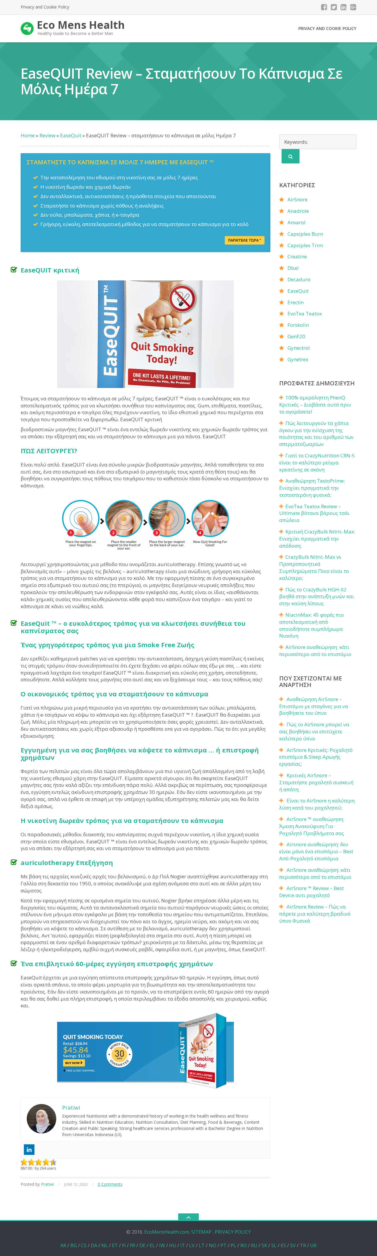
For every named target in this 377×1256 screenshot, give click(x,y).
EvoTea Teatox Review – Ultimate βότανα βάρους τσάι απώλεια (314, 513)
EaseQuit (298, 290)
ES (283, 1245)
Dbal (293, 268)
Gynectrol (298, 347)
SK (264, 1245)
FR (132, 1245)
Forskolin (298, 325)
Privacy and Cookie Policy (45, 7)
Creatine (297, 256)
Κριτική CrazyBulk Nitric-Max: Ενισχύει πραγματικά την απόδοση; (317, 538)
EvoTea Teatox (304, 313)
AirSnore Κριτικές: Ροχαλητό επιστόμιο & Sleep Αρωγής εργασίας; (316, 757)
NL (104, 1245)
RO (243, 1245)
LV (192, 1245)
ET (115, 1245)
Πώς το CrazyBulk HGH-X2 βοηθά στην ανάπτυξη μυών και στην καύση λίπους (316, 596)
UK (313, 1245)
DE (142, 1245)
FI (124, 1245)
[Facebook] (324, 7)
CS (84, 1245)
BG (73, 1245)
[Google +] (353, 7)
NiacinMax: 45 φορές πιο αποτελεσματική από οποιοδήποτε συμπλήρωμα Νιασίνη (311, 625)
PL (233, 1245)
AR (63, 1245)
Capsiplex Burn (305, 233)
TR (303, 1245)
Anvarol (296, 222)
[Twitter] (334, 7)
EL (152, 1245)
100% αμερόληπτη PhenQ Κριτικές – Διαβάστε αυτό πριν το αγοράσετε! (315, 404)
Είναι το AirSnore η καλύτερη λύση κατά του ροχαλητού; (317, 804)
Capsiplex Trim (305, 245)
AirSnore (297, 199)
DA (94, 1245)
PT (223, 1245)
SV (293, 1245)
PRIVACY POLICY (233, 1232)
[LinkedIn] (343, 7)
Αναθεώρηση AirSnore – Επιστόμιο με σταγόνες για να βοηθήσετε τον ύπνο (313, 706)
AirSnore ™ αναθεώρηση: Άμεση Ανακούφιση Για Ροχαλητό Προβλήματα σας (311, 826)
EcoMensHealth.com (166, 1232)
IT (182, 1245)
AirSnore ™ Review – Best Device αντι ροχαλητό (311, 892)
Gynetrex (297, 359)
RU (254, 1245)
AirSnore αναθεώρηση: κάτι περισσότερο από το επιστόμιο (315, 651)
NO (212, 1245)
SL (274, 1245)
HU (172, 1245)
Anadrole (298, 211)
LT (202, 1245)
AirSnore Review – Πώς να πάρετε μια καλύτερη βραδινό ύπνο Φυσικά (314, 913)
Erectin (295, 302)
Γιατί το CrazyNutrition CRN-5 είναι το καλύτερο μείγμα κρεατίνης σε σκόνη (317, 462)
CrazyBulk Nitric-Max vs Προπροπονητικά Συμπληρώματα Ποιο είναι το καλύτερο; (314, 567)
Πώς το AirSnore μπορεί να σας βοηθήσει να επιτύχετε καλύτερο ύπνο (314, 731)
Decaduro (298, 279)
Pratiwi (47, 1184)
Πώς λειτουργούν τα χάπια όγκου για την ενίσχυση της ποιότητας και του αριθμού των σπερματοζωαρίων (316, 433)
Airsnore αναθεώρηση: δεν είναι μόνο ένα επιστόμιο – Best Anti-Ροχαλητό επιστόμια (316, 851)
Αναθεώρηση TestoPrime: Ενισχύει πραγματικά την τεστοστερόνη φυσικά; (312, 487)
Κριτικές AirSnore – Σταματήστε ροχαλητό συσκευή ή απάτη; (316, 782)
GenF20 (296, 336)
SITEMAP (201, 1232)
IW (162, 1245)
